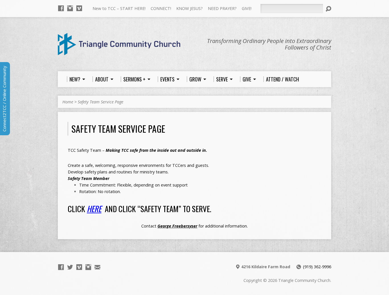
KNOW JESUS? (189, 8)
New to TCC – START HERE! (119, 8)
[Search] (328, 9)
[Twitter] (70, 267)
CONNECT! (161, 8)
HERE (94, 208)
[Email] (97, 267)
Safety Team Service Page (100, 102)
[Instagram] (70, 8)
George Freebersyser (177, 226)
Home (67, 102)
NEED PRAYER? (222, 8)
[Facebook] (61, 8)
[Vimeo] (79, 8)
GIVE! (246, 8)
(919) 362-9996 (317, 266)
